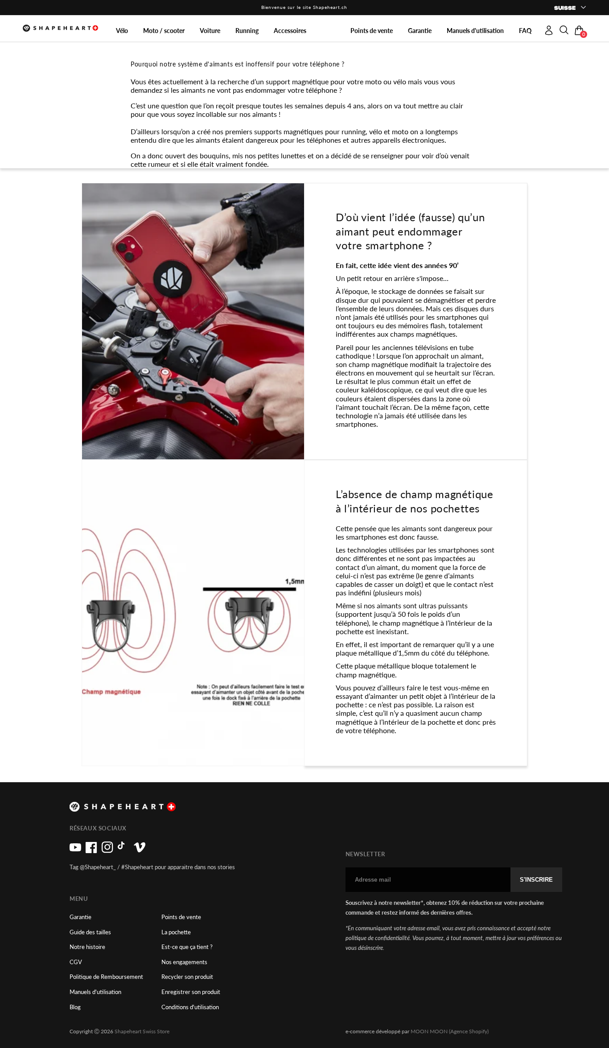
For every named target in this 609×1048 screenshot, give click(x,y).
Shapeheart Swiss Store (142, 1031)
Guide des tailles (90, 932)
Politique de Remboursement (106, 977)
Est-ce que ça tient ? (187, 947)
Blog (75, 1007)
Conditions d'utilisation (190, 1007)
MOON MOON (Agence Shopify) (450, 1031)
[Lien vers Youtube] (75, 850)
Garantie (80, 917)
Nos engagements (184, 962)
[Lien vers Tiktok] (123, 850)
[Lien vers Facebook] (91, 850)
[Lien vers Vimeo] (139, 850)
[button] (564, 27)
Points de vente (181, 917)
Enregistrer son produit (190, 992)
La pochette (176, 932)
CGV (76, 962)
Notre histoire (87, 947)
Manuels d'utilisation (95, 992)
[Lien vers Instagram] (107, 850)
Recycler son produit (187, 977)
